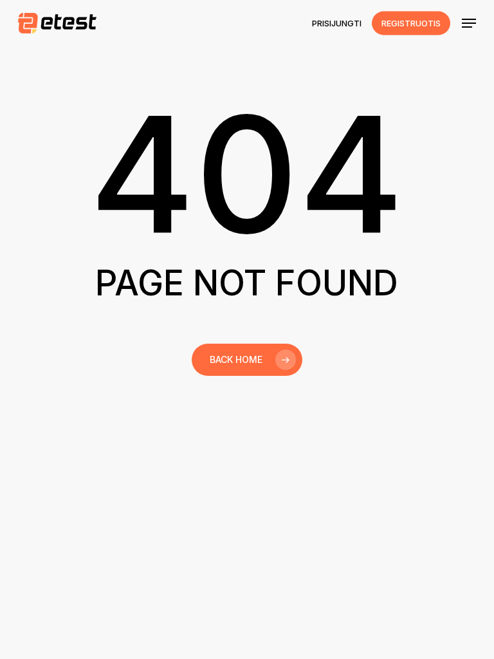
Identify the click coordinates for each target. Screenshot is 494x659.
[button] (469, 23)
